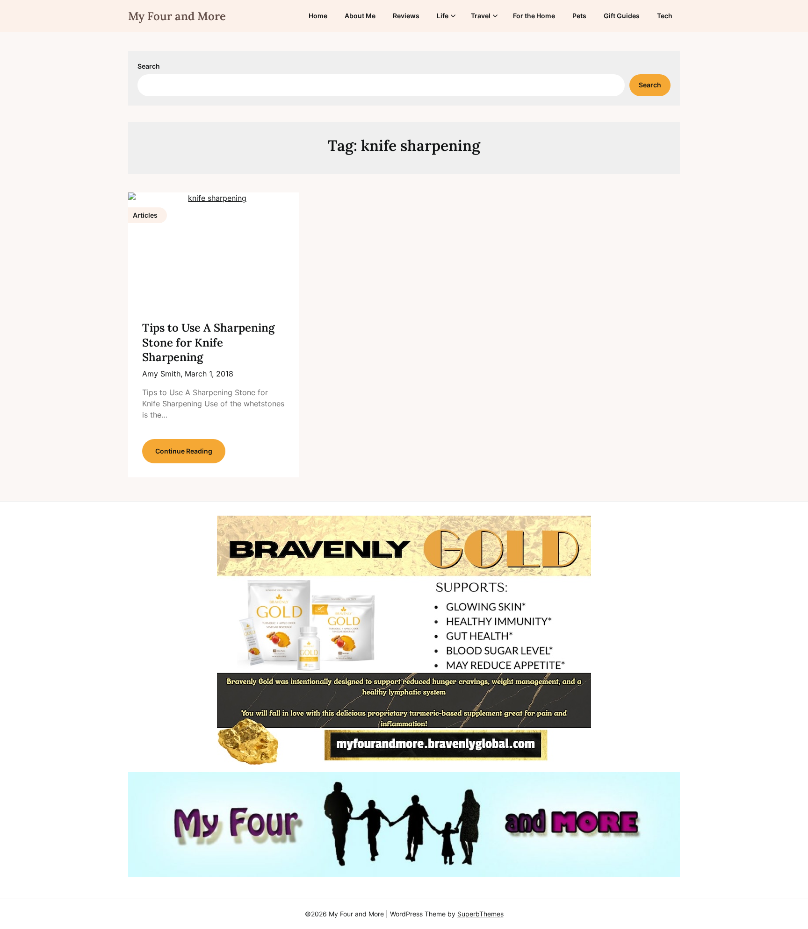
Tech (664, 16)
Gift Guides (622, 16)
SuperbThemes (480, 914)
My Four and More (177, 16)
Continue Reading (183, 451)
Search (148, 66)
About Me (360, 16)
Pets (579, 16)
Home (318, 16)
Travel (481, 16)
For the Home (534, 16)
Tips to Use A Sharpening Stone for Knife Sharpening (208, 342)
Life (442, 16)
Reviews (406, 16)
